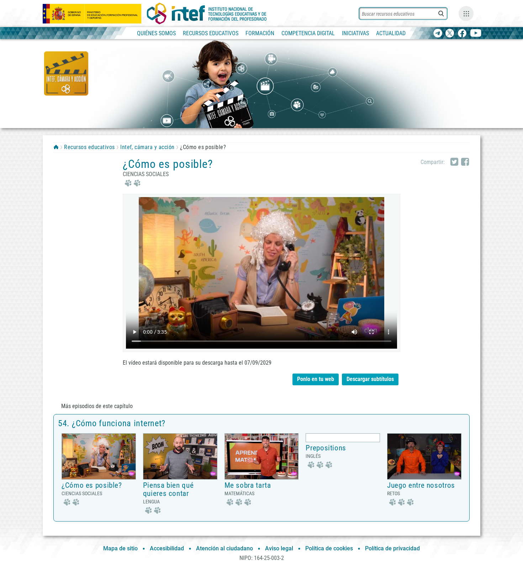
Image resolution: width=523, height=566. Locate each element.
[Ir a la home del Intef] (207, 13)
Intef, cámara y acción (147, 147)
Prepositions (326, 448)
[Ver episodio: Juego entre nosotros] (424, 456)
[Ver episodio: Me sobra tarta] (262, 456)
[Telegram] (437, 33)
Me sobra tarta (247, 485)
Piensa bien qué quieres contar (168, 489)
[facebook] (462, 33)
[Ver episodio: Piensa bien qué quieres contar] (180, 456)
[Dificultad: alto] (237, 501)
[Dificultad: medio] (132, 182)
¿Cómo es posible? (92, 485)
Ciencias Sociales (146, 174)
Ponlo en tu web (315, 379)
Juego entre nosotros (421, 485)
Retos (393, 493)
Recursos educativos (89, 147)
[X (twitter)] (449, 33)
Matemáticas (239, 493)
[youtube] (476, 33)
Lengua (151, 501)
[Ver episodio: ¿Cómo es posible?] (99, 456)
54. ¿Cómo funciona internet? (111, 423)
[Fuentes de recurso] (466, 13)
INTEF (56, 147)
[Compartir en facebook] (465, 162)
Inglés (313, 456)
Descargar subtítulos (372, 378)
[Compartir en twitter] (454, 162)
